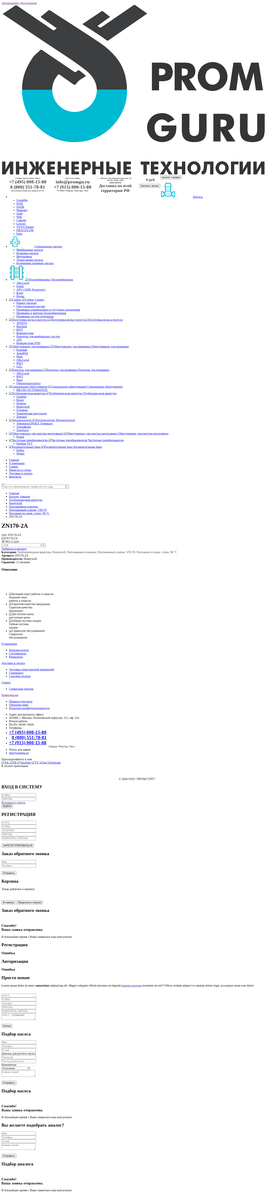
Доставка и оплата (20, 473)
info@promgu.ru (73, 181)
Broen (20, 400)
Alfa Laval (22, 282)
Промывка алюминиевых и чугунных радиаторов (48, 309)
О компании (17, 463)
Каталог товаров (19, 496)
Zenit (19, 213)
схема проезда (115, 182)
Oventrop (22, 410)
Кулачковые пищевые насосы (35, 263)
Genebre (21, 396)
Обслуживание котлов (30, 306)
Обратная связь (18, 704)
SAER (20, 206)
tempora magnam (132, 985)
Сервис (13, 466)
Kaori (19, 293)
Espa (19, 233)
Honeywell (22, 406)
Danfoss (21, 403)
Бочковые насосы (27, 253)
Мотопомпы (24, 256)
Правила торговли (20, 701)
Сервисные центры (21, 688)
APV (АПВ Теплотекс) (30, 289)
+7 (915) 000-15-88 (72, 186)
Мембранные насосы (29, 249)
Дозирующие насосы (29, 259)
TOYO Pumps (25, 227)
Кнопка (7, 1025)
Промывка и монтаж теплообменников (41, 313)
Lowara (21, 223)
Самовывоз (16, 672)
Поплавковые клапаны (23, 506)
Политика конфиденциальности (29, 708)
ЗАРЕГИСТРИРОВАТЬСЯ (17, 845)
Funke (20, 286)
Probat (20, 436)
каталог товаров (171, 177)
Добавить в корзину (14, 548)
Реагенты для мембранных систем (38, 336)
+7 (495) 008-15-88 (27, 181)
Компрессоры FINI (28, 343)
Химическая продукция (31, 413)
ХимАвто (22, 430)
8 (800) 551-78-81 (27, 186)
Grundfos (22, 200)
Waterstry (22, 210)
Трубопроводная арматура (25, 499)
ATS (19, 339)
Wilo (19, 216)
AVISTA (21, 323)
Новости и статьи (20, 470)
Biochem (21, 326)
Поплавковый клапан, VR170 (28, 510)
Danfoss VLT (24, 443)
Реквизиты (16, 656)
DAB (19, 203)
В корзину (8, 902)
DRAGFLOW (25, 230)
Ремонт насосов (26, 303)
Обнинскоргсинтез (28, 383)
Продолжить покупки (29, 902)
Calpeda (21, 220)
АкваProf (22, 353)
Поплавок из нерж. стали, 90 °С (29, 513)
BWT (19, 329)
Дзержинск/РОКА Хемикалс (34, 423)
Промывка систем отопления (34, 316)
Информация (9, 695)
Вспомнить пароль (13, 802)
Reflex (20, 450)
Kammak (21, 349)
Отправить (9, 873)
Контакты (15, 476)
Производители (19, 650)
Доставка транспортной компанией (31, 669)
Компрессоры (25, 333)
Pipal (19, 356)
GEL (19, 366)
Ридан (20, 296)
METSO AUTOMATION (32, 390)
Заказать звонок (150, 185)
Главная (14, 459)
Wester (20, 453)
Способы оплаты (20, 676)
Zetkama (21, 416)
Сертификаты (17, 653)
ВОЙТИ (7, 806)
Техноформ (23, 426)
